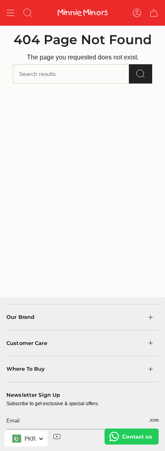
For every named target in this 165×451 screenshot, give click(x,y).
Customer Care (26, 343)
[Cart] (153, 13)
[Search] (140, 74)
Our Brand (20, 317)
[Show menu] (10, 13)
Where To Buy (25, 368)
